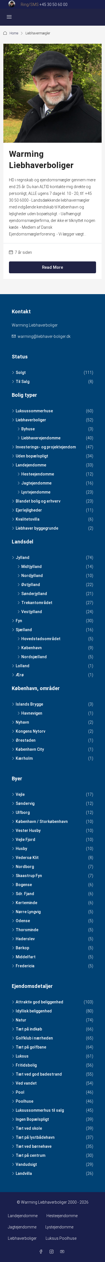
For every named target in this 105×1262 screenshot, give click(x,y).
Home (14, 33)
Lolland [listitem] (22, 666)
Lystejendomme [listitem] (35, 492)
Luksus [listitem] (22, 1056)
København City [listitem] (30, 749)
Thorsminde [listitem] (27, 930)
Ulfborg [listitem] (23, 812)
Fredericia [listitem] (25, 966)
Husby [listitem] (21, 848)
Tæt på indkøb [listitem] (29, 1029)
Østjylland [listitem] (30, 584)
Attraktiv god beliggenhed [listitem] (39, 1002)
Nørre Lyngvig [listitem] (28, 911)
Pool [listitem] (20, 1092)
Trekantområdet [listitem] (36, 602)
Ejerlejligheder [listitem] (29, 510)
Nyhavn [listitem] (22, 722)
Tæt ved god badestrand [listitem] (39, 1074)
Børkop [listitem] (22, 948)
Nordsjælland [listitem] (34, 657)
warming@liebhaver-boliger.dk (44, 336)
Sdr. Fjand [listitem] (25, 893)
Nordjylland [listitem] (32, 575)
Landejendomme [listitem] (31, 465)
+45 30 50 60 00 (53, 4)
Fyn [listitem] (19, 620)
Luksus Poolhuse (61, 1238)
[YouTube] (63, 1252)
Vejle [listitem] (20, 794)
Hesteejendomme (62, 1215)
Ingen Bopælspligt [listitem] (32, 1119)
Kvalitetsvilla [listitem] (27, 519)
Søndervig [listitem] (25, 803)
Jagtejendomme (22, 1227)
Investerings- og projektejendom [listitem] (46, 447)
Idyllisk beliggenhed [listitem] (34, 1011)
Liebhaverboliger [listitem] (31, 420)
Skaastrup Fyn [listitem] (29, 875)
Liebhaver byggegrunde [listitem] (37, 528)
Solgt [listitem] (21, 372)
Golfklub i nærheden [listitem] (34, 1038)
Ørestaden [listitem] (26, 740)
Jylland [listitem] (22, 557)
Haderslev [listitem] (25, 939)
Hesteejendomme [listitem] (37, 474)
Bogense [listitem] (24, 884)
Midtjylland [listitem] (31, 566)
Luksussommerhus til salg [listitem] (40, 1110)
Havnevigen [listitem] (31, 713)
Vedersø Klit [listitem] (27, 857)
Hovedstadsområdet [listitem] (40, 638)
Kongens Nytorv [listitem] (30, 731)
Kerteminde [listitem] (26, 902)
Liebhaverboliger (22, 1238)
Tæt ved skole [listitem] (29, 1128)
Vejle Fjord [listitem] (25, 839)
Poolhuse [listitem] (24, 1101)
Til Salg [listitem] (22, 381)
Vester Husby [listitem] (28, 830)
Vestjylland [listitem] (31, 611)
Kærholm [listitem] (24, 758)
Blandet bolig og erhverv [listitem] (38, 501)
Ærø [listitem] (20, 675)
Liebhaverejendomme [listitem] (40, 438)
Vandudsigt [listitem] (26, 1164)
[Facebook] (42, 1252)
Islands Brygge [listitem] (29, 704)
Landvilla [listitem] (24, 1173)
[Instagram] (53, 1252)
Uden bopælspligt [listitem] (32, 456)
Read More (52, 267)
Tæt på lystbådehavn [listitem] (35, 1137)
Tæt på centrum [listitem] (30, 1155)
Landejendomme (23, 1215)
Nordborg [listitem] (25, 866)
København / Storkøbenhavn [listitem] (42, 821)
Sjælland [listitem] (24, 629)
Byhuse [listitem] (28, 429)
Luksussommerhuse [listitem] (34, 411)
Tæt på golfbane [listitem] (31, 1047)
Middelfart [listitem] (26, 957)
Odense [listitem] (23, 921)
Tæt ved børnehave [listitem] (34, 1146)
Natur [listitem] (21, 1020)
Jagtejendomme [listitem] (36, 483)
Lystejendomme (59, 1227)
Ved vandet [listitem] (26, 1083)
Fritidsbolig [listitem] (26, 1065)
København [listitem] (31, 648)
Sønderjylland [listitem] (34, 593)
